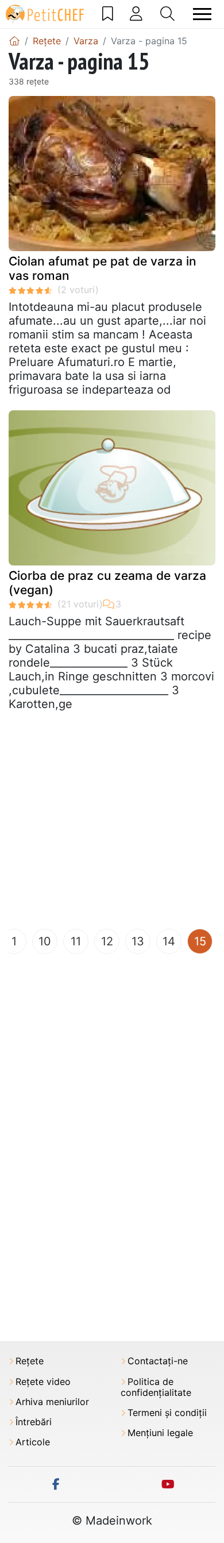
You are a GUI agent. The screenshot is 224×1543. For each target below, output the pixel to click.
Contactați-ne (158, 1361)
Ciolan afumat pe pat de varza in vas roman (102, 268)
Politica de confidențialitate (156, 1387)
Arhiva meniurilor (52, 1401)
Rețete (30, 1361)
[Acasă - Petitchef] (14, 41)
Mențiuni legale (160, 1432)
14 (169, 941)
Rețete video (43, 1381)
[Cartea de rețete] (107, 14)
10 (44, 941)
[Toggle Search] (167, 14)
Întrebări (34, 1422)
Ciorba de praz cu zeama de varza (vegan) (107, 582)
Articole (33, 1442)
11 (76, 941)
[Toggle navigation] (202, 14)
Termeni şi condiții (167, 1412)
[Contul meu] (136, 14)
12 (107, 941)
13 (138, 941)
